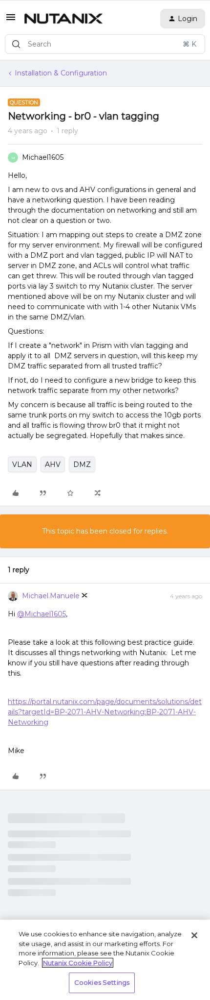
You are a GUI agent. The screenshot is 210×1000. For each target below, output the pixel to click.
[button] (11, 20)
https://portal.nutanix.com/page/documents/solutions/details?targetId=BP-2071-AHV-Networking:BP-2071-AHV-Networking (105, 712)
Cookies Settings (101, 982)
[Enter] (16, 44)
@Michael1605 (41, 614)
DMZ (82, 464)
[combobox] (105, 44)
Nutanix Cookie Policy (77, 963)
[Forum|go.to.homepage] (63, 18)
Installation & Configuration (61, 73)
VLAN (22, 464)
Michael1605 (42, 157)
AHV (53, 464)
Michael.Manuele (51, 595)
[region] (105, 960)
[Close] (194, 935)
